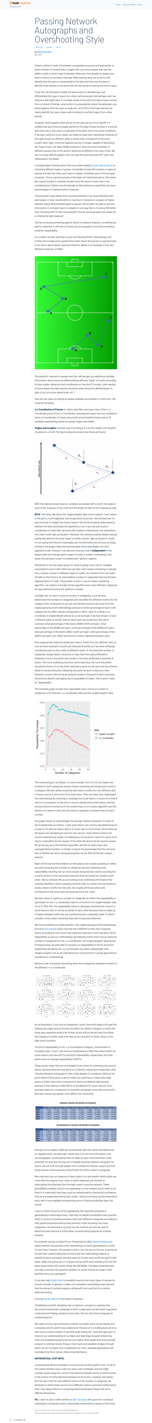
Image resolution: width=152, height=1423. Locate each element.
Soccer (118, 4)
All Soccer (39, 47)
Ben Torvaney (80, 1400)
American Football (129, 4)
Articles (49, 47)
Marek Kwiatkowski (102, 1242)
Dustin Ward (57, 1280)
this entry (49, 929)
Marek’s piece (50, 1299)
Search (139, 4)
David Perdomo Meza (44, 52)
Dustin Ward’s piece (102, 165)
